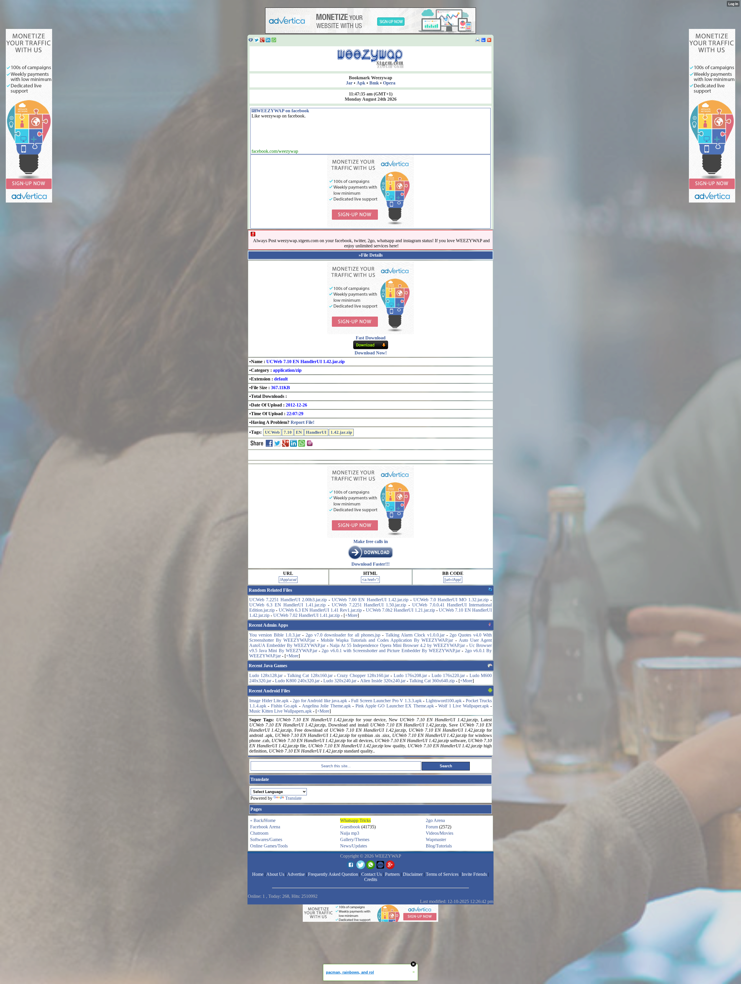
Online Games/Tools (269, 845)
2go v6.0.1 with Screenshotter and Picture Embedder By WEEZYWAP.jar (391, 650)
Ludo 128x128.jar (266, 675)
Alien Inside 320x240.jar (383, 680)
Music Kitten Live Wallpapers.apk (280, 711)
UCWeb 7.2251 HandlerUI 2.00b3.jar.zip (288, 599)
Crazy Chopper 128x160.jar (363, 675)
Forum (432, 826)
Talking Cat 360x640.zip (432, 680)
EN (299, 432)
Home (270, 820)
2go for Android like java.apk (320, 700)
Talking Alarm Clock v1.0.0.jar (415, 634)
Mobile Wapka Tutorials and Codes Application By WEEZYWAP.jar (387, 640)
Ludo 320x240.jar (339, 680)
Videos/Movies (439, 833)
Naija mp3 (349, 833)
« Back (256, 820)
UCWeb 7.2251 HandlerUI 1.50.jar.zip (369, 604)
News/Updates (353, 845)
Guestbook (350, 826)
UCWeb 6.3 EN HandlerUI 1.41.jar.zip (287, 604)
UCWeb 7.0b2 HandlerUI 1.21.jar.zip (400, 610)
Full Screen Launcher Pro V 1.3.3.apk (386, 700)
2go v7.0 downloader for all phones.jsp (343, 634)
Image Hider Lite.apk (269, 700)
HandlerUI (316, 432)
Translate (293, 798)
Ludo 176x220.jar (448, 675)
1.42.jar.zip (341, 432)
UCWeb (272, 432)
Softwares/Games (266, 839)
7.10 (288, 432)
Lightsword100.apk (444, 700)
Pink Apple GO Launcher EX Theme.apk (394, 705)
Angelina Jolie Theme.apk (326, 705)
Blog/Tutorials (439, 845)
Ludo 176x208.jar (410, 675)
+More (351, 615)
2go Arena (435, 820)
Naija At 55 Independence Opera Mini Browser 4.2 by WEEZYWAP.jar (397, 645)
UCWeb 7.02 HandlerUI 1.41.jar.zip (306, 615)
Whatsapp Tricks (355, 820)
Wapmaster (436, 839)
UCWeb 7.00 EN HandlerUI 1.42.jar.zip (370, 599)
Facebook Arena (265, 826)
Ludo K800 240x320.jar (297, 680)
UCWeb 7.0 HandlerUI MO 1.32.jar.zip (451, 599)
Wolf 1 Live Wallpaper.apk (463, 705)
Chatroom (259, 833)
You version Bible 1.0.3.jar (274, 634)
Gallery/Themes (354, 839)
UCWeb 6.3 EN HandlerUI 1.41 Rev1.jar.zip (320, 610)
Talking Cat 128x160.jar (310, 675)
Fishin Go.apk (284, 705)
